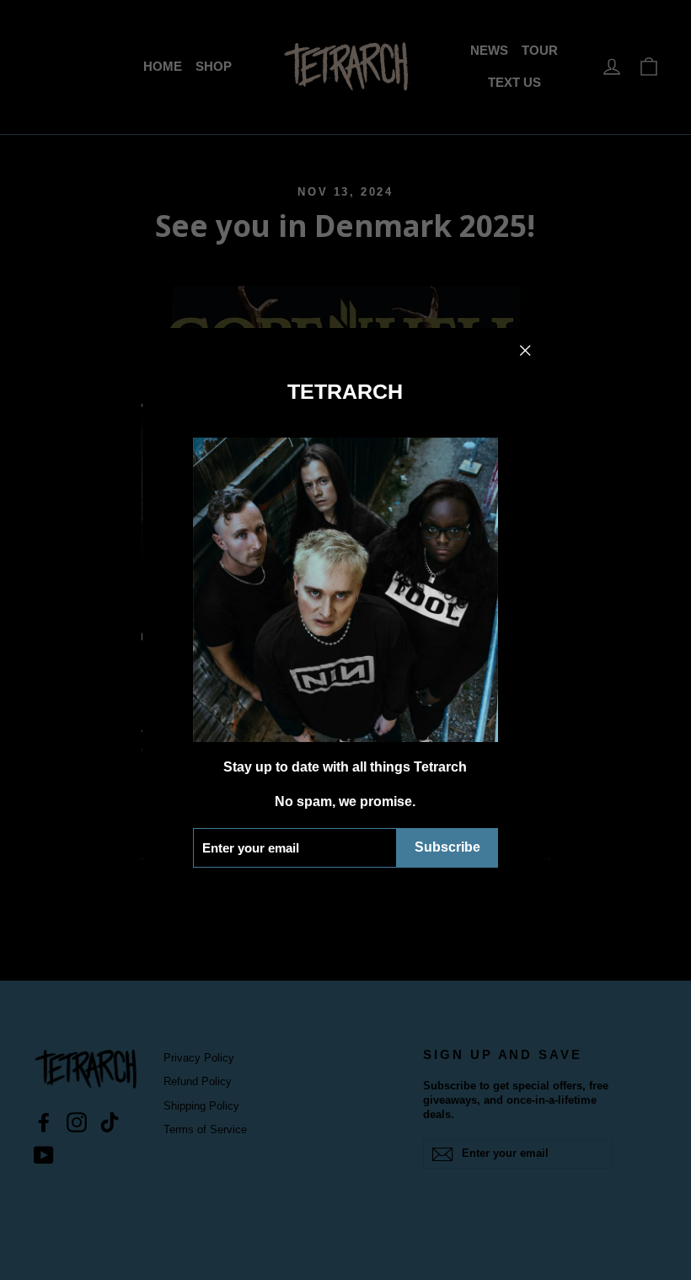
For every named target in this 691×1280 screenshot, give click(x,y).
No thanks (345, 893)
